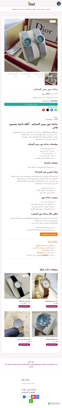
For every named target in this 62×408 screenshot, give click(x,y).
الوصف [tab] (56, 119)
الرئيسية (48, 9)
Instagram (45, 255)
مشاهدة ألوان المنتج (51, 306)
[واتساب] (31, 401)
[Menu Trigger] (59, 4)
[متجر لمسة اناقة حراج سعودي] (24, 397)
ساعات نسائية (41, 9)
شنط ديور (44, 250)
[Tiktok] (28, 397)
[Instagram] (37, 397)
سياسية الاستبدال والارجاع (28, 383)
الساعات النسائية (40, 245)
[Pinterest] (33, 397)
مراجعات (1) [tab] (49, 119)
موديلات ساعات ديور (38, 248)
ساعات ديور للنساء (31, 9)
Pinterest (40, 253)
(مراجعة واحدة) (46, 101)
